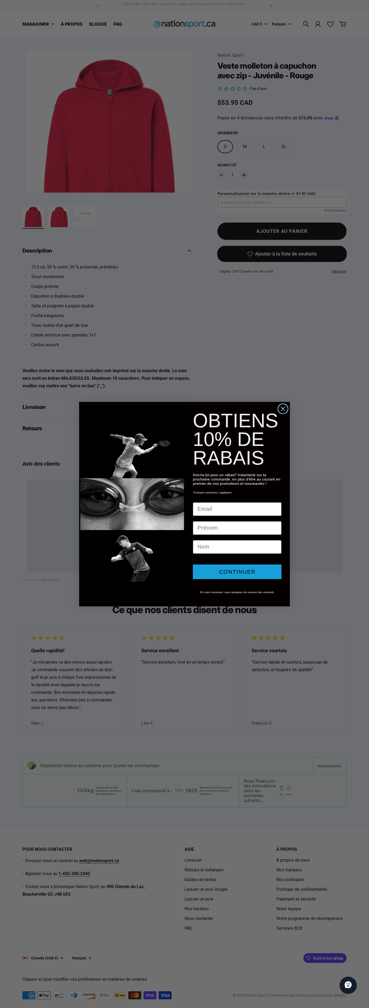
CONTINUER (237, 572)
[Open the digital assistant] (348, 985)
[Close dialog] (283, 409)
